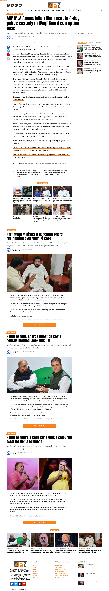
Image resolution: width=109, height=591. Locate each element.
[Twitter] (16, 584)
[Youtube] (24, 584)
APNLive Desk (16, 250)
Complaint (35, 577)
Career (34, 569)
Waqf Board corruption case (22, 165)
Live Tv (72, 10)
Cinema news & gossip (61, 575)
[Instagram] (20, 584)
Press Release (59, 571)
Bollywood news (60, 577)
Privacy (35, 575)
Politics (37, 10)
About (34, 565)
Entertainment (45, 10)
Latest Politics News (61, 569)
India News (30, 10)
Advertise (35, 573)
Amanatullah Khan (51, 163)
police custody (62, 163)
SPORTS (58, 10)
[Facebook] (12, 584)
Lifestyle (64, 10)
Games (79, 10)
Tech (53, 10)
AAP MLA (25, 163)
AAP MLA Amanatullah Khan (37, 163)
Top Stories (58, 567)
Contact (35, 571)
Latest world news (60, 573)
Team (34, 567)
